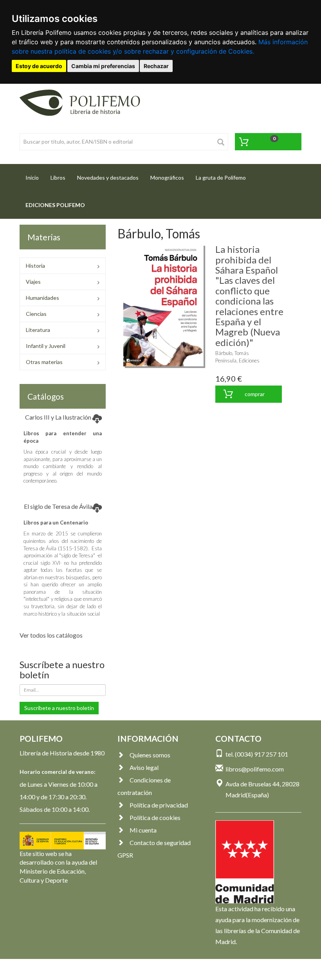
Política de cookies (155, 817)
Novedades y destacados (108, 177)
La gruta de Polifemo (221, 177)
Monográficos (167, 177)
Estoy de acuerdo (39, 66)
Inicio (35, 177)
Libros (57, 177)
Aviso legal (144, 767)
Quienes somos (150, 755)
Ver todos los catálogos (51, 635)
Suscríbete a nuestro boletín (59, 708)
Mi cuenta (143, 830)
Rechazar (156, 66)
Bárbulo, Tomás (232, 353)
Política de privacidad (159, 805)
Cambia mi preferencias (103, 66)
